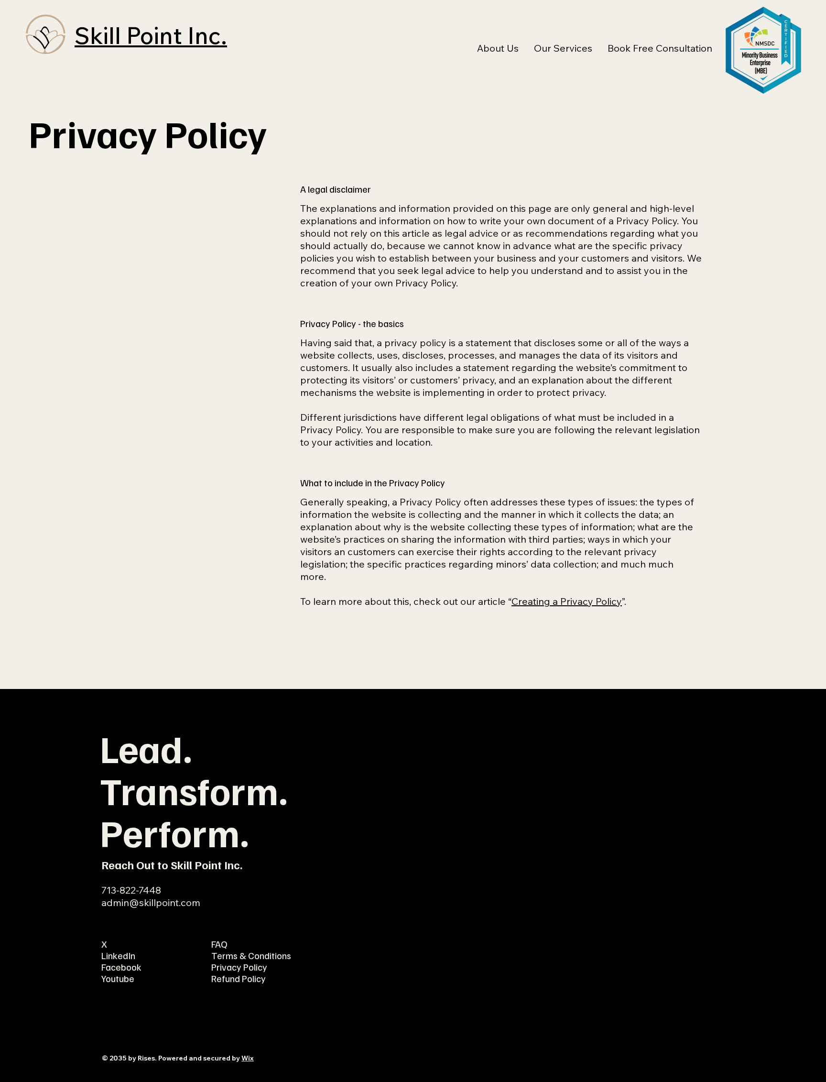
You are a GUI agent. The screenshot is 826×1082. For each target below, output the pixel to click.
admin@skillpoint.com (150, 902)
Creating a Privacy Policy (566, 601)
